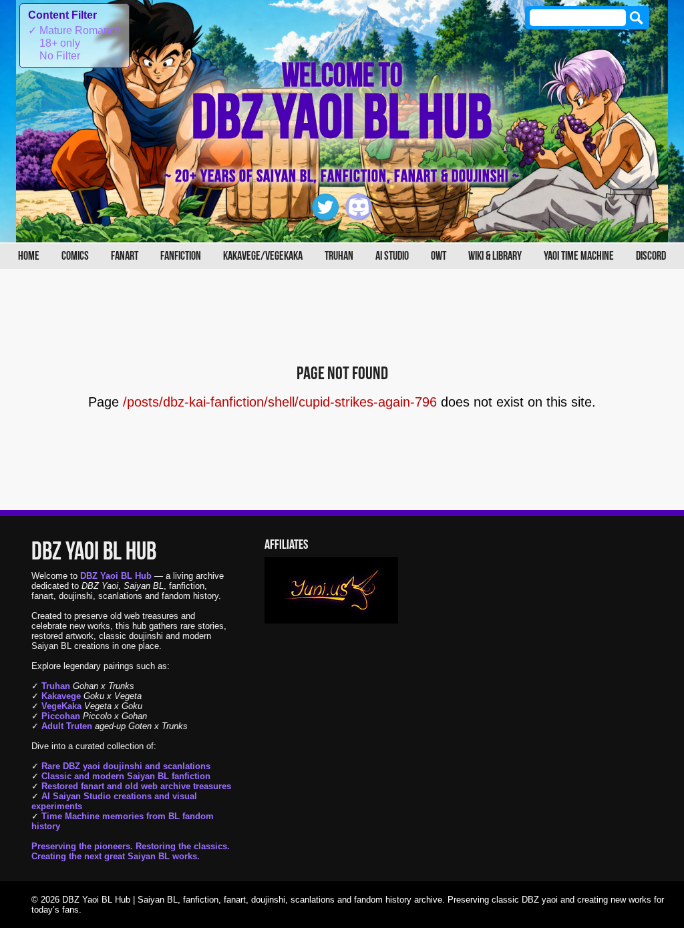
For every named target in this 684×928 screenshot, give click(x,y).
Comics (75, 256)
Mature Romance (74, 30)
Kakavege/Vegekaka (263, 256)
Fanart (124, 256)
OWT (438, 256)
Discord (651, 256)
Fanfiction (180, 256)
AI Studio (392, 256)
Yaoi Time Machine (579, 256)
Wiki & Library (495, 256)
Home (28, 256)
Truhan (339, 256)
